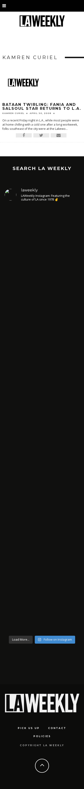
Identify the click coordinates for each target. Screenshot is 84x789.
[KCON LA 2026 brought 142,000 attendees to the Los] (42, 468)
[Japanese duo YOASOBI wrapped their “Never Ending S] (42, 376)
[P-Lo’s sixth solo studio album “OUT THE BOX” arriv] (42, 571)
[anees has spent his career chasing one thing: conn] (42, 265)
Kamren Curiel (13, 113)
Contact (57, 728)
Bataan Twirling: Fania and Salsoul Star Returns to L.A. (41, 106)
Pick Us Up (29, 728)
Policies (42, 736)
